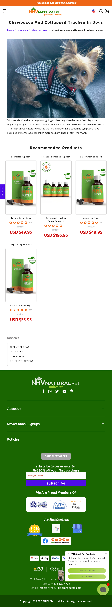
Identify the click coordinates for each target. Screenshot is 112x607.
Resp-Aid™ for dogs (21, 305)
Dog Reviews (18, 356)
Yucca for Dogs (91, 218)
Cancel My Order (56, 456)
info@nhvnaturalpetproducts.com (60, 588)
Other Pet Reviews (22, 361)
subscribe (56, 483)
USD (95, 11)
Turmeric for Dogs (21, 218)
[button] (103, 589)
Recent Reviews (20, 347)
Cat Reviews (17, 351)
